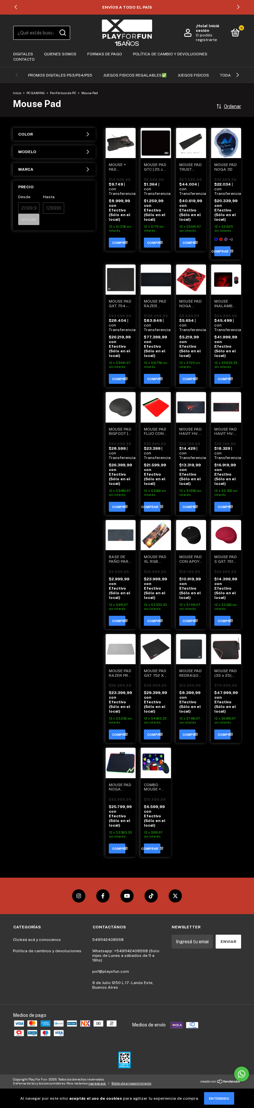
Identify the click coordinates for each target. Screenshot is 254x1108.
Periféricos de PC (63, 93)
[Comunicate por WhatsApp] (241, 1074)
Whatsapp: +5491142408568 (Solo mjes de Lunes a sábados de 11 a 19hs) (125, 955)
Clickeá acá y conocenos (37, 939)
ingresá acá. (97, 1083)
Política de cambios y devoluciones (47, 951)
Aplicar (28, 219)
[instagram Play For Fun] (78, 896)
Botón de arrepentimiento (131, 1083)
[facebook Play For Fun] (102, 896)
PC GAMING (35, 93)
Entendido (219, 1098)
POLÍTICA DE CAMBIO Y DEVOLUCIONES (170, 54)
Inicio (17, 93)
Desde (24, 197)
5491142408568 (108, 939)
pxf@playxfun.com (110, 971)
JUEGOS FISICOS (193, 75)
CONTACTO (24, 59)
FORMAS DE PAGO (104, 54)
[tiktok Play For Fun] (151, 896)
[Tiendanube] (220, 1082)
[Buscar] (62, 33)
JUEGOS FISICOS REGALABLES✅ (135, 75)
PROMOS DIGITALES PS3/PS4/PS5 (60, 75)
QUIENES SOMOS (60, 54)
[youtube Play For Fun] (127, 896)
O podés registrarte (206, 37)
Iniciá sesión (207, 28)
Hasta (49, 197)
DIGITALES (23, 54)
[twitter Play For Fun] (175, 896)
